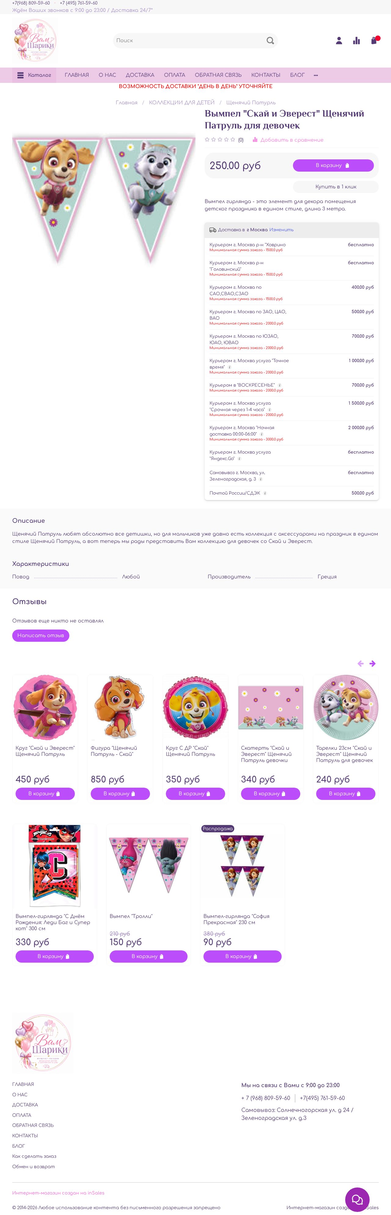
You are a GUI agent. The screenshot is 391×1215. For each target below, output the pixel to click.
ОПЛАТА (174, 75)
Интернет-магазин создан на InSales (333, 1207)
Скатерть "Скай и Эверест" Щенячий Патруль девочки (266, 754)
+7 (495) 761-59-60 (78, 3)
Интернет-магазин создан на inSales (58, 1193)
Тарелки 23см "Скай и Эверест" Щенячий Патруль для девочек (344, 754)
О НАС (107, 75)
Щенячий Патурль (251, 103)
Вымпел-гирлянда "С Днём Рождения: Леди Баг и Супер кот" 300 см (53, 922)
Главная (126, 103)
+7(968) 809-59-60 (31, 3)
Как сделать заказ (34, 1156)
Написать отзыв (40, 635)
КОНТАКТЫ (265, 75)
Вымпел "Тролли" (131, 916)
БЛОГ (297, 75)
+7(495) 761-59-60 (322, 1098)
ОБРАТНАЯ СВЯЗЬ (218, 75)
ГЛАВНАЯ (77, 75)
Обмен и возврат (33, 1166)
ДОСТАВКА (140, 75)
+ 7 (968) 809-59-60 (265, 1098)
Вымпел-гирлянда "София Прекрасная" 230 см (236, 919)
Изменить (281, 230)
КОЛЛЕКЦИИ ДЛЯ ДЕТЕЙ (182, 103)
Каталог (39, 75)
